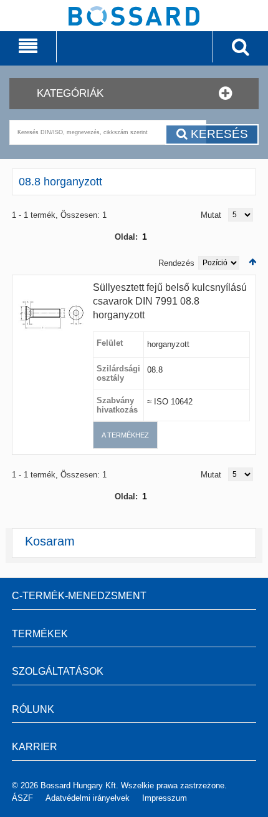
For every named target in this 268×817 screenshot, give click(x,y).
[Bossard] (134, 38)
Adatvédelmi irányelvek (87, 798)
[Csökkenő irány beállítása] (252, 262)
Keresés (218, 133)
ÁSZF (22, 798)
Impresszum (164, 798)
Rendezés (176, 263)
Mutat (211, 215)
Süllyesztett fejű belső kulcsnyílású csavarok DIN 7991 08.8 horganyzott (170, 301)
